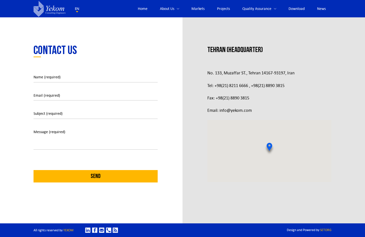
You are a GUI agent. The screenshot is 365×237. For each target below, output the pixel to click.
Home (142, 8)
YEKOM (68, 230)
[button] (269, 149)
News (321, 8)
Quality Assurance (256, 8)
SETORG (325, 230)
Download (297, 8)
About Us (167, 8)
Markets (198, 8)
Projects (223, 8)
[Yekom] (50, 9)
